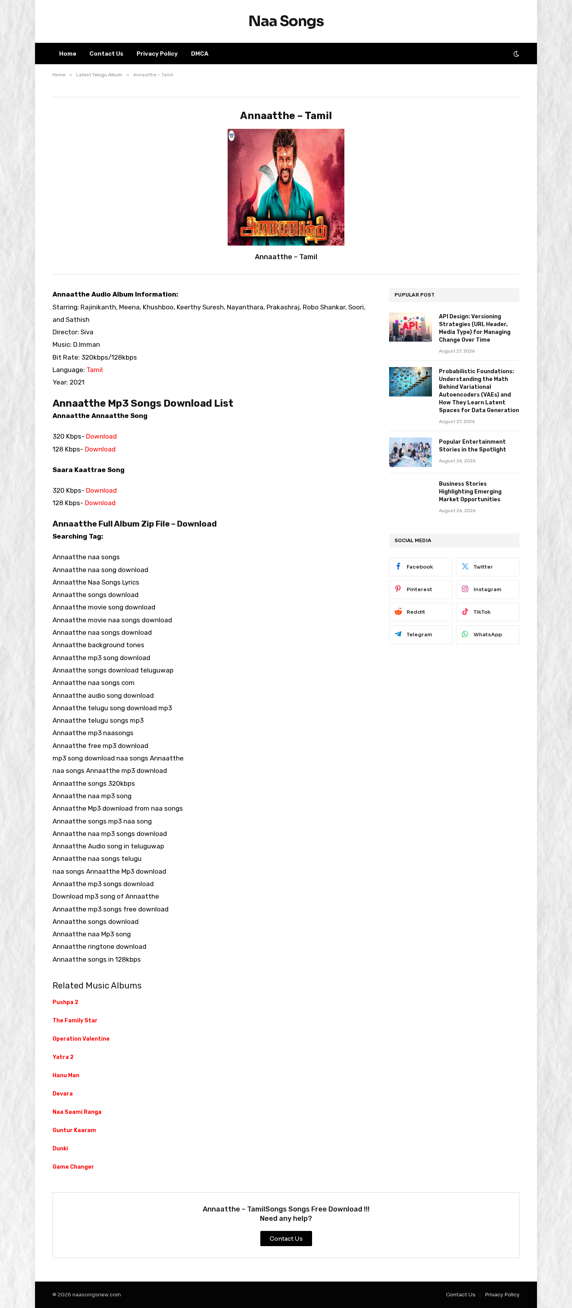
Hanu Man (66, 1075)
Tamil (94, 370)
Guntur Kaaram (74, 1130)
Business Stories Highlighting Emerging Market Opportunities (470, 492)
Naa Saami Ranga (77, 1112)
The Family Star (75, 1020)
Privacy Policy (157, 53)
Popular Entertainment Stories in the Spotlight (472, 446)
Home (67, 53)
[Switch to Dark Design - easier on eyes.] (515, 54)
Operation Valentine (81, 1039)
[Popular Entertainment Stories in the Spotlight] (410, 452)
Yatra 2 (63, 1057)
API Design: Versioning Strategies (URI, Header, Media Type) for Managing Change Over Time (475, 328)
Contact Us (106, 53)
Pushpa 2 (65, 1002)
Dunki (60, 1148)
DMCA (200, 53)
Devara (63, 1093)
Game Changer (73, 1167)
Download (101, 436)
